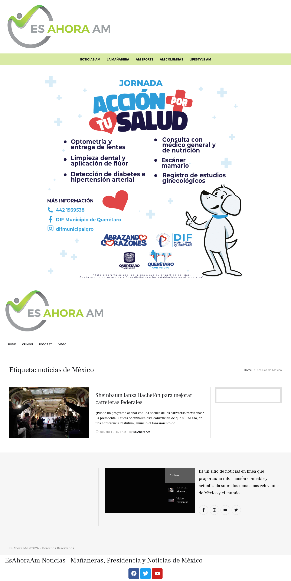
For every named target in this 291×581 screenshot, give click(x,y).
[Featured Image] (49, 412)
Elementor (182, 502)
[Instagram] (214, 510)
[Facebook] (133, 573)
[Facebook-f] (203, 510)
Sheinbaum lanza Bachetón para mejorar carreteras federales (143, 399)
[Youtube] (225, 510)
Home (248, 370)
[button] (135, 490)
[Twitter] (236, 510)
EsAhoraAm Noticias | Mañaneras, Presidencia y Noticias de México (104, 560)
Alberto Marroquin (182, 493)
